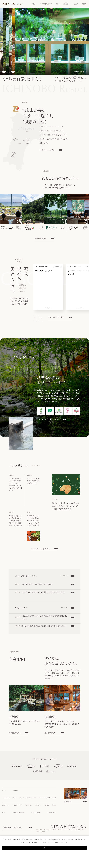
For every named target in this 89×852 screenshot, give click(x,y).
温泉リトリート (15, 797)
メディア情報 (46, 805)
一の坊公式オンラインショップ (19, 812)
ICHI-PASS (40, 797)
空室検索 (54, 797)
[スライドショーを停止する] (8, 72)
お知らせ (54, 805)
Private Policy (63, 842)
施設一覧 (22, 797)
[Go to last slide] (4, 72)
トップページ (15, 790)
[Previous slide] (35, 318)
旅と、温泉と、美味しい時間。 (30, 797)
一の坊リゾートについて (17, 805)
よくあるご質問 (47, 797)
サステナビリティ (28, 805)
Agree (44, 848)
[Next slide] (13, 72)
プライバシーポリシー (52, 812)
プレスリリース (37, 805)
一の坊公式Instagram (36, 812)
